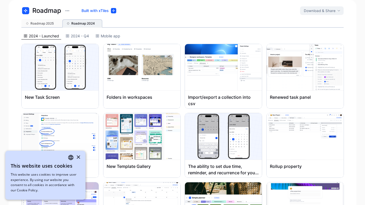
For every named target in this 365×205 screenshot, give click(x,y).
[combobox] (70, 157)
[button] (41, 23)
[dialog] (45, 175)
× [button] (78, 157)
